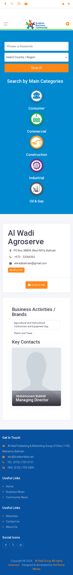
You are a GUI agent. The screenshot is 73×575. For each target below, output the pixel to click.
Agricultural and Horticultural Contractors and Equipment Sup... (32, 325)
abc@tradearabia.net (20, 456)
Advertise (11, 516)
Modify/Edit (16, 270)
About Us (11, 526)
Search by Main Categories (35, 81)
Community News (16, 497)
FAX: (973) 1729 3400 (20, 467)
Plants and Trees (23, 333)
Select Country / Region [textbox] (20, 57)
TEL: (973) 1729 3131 (20, 462)
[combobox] (36, 57)
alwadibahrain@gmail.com (30, 263)
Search (36, 68)
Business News (15, 491)
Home (9, 486)
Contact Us (12, 521)
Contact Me (38, 284)
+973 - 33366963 (24, 256)
